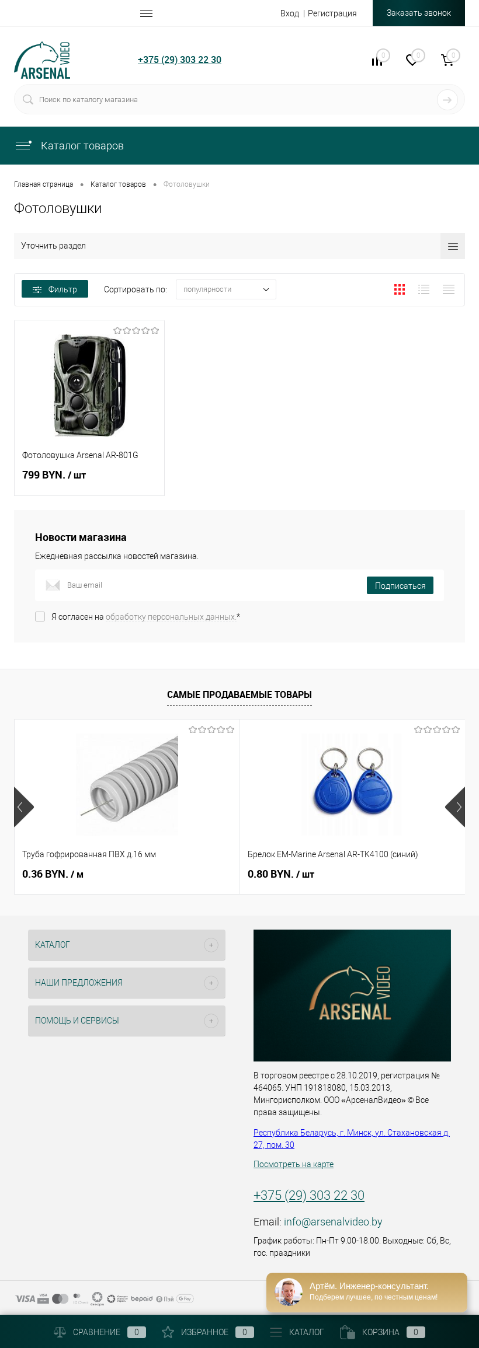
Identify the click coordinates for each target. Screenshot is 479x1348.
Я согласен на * (145, 616)
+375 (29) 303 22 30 (179, 59)
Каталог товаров (81, 145)
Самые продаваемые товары (239, 694)
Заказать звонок (419, 13)
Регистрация (332, 13)
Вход (289, 13)
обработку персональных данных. (171, 616)
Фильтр (62, 289)
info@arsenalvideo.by (333, 1222)
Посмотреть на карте (294, 1164)
